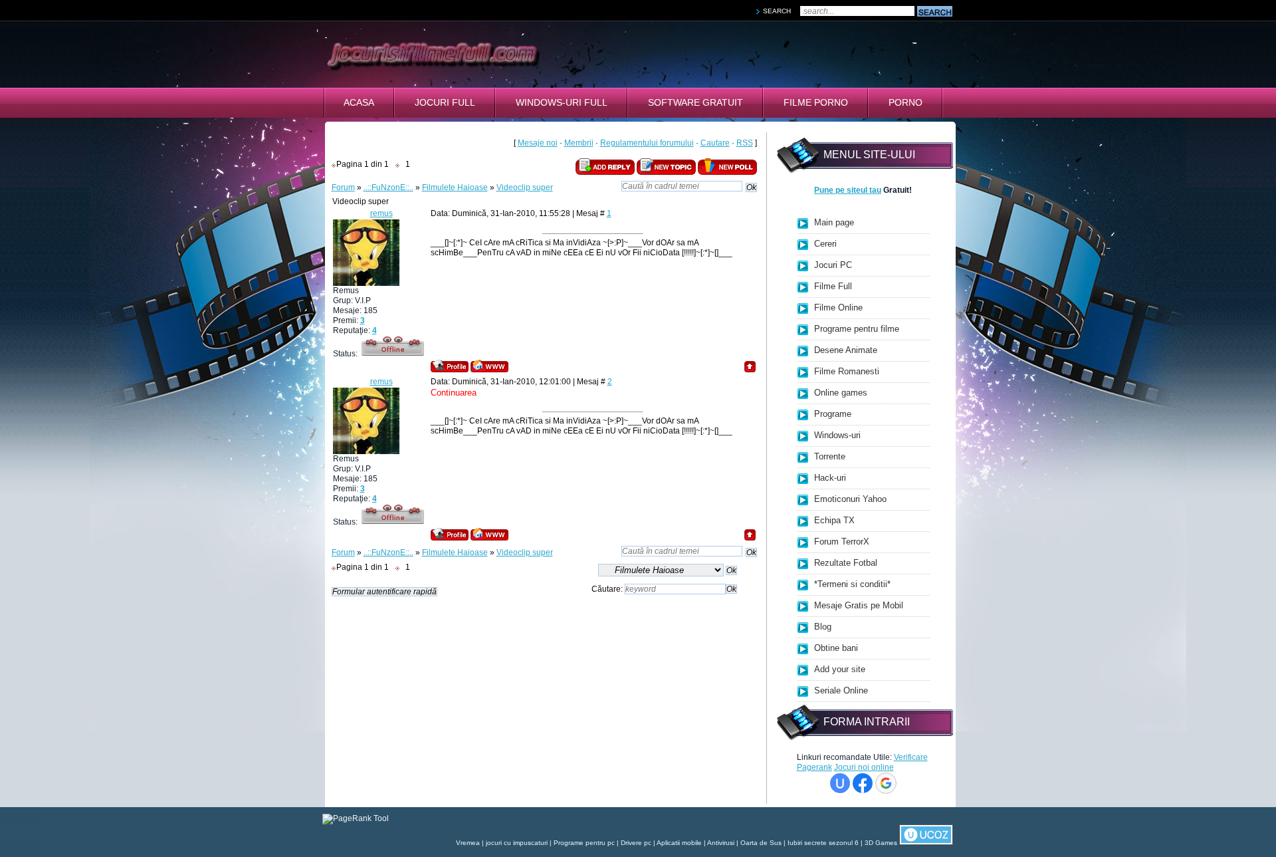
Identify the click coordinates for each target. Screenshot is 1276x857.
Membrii (578, 143)
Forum (343, 187)
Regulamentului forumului (647, 143)
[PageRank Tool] (355, 818)
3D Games (881, 842)
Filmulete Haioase (455, 187)
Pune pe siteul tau (847, 190)
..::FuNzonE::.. (388, 187)
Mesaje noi (538, 143)
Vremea (468, 842)
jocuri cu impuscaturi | (520, 842)
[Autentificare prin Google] (886, 783)
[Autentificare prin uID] (840, 783)
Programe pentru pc (584, 842)
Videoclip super (524, 187)
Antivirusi (720, 842)
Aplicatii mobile (679, 842)
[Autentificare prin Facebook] (863, 783)
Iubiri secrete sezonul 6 (823, 842)
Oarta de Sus (761, 842)
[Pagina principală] (489, 366)
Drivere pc (636, 842)
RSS (744, 143)
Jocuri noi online (864, 767)
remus (381, 213)
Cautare (715, 143)
